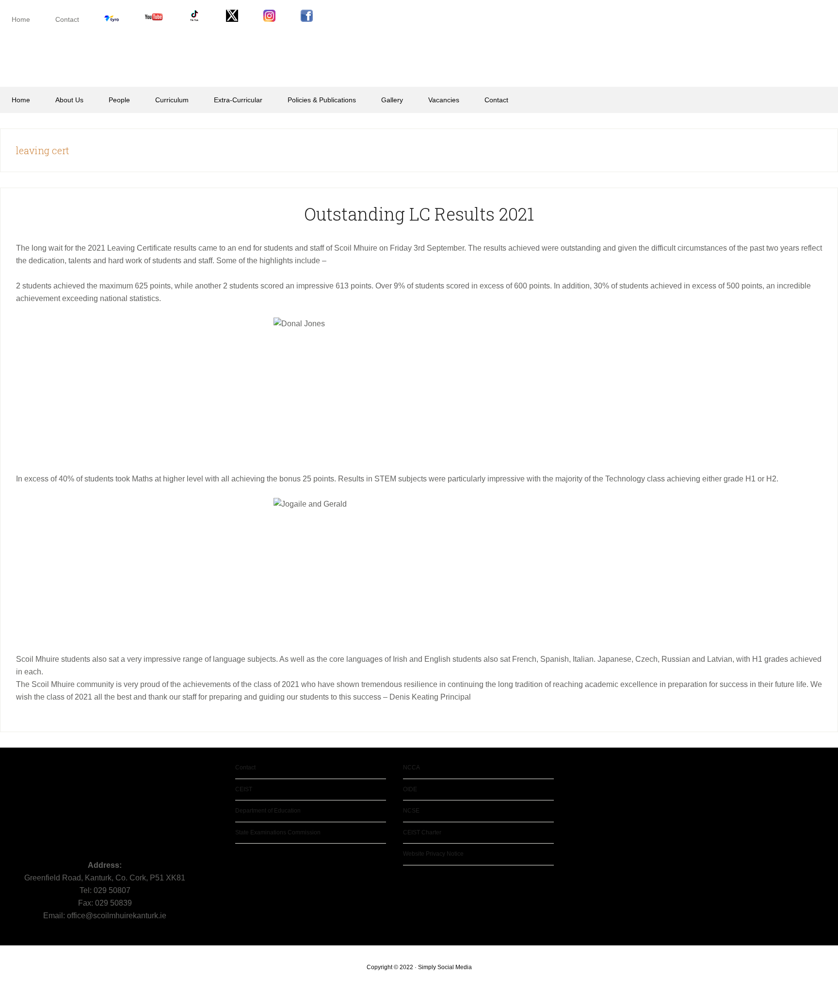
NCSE (411, 810)
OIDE (410, 789)
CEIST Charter (422, 832)
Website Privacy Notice (433, 853)
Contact (245, 767)
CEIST (243, 789)
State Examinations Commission (278, 832)
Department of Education (268, 810)
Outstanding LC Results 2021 (419, 213)
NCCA (411, 767)
